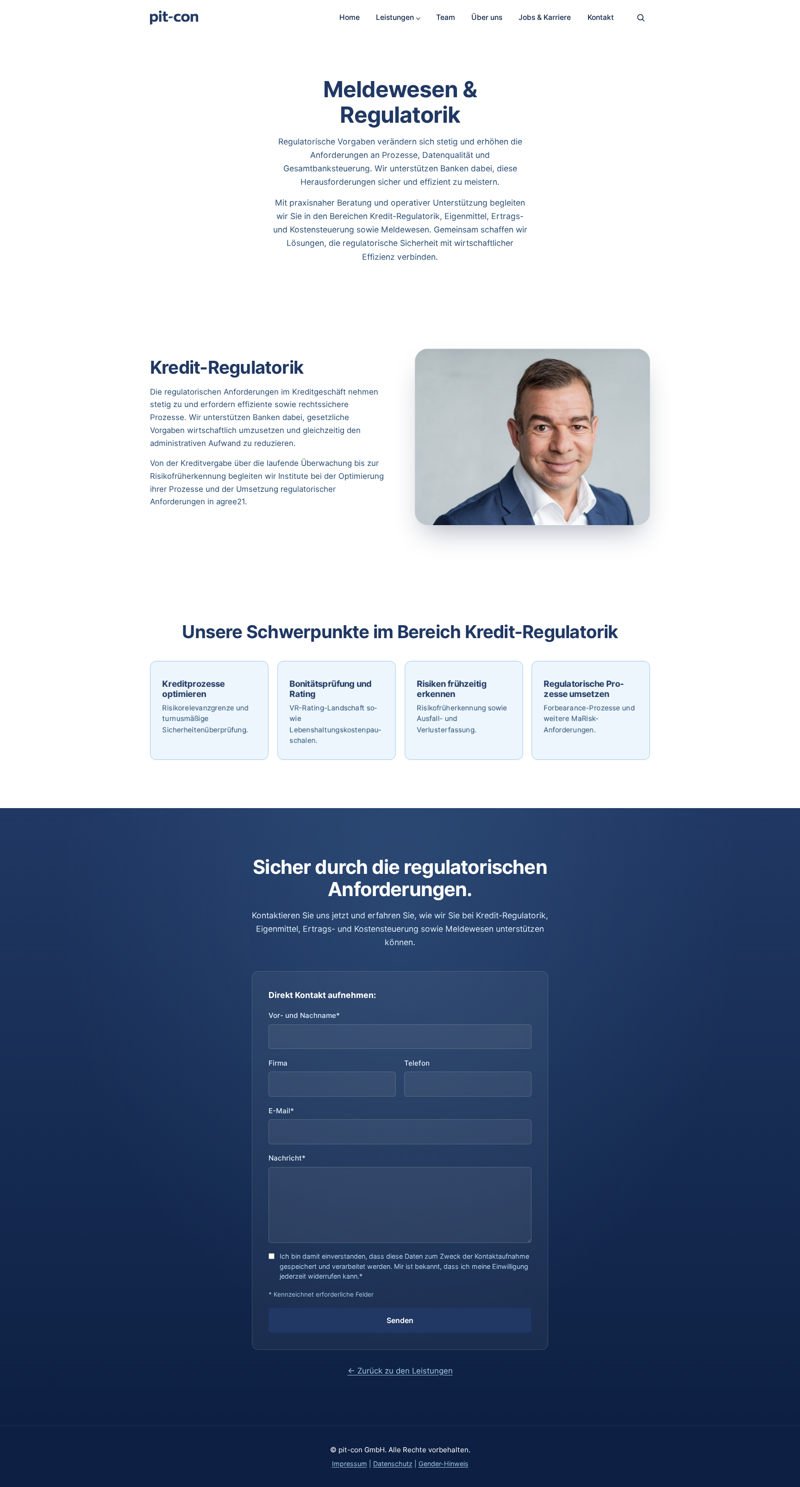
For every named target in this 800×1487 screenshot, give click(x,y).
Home (349, 17)
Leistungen (395, 17)
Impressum (349, 1464)
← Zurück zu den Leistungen (400, 1370)
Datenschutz (392, 1464)
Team (445, 17)
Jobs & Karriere (545, 17)
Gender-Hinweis (444, 1464)
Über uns (486, 17)
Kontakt (601, 17)
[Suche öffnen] (640, 17)
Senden (400, 1320)
